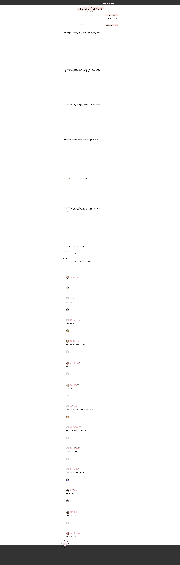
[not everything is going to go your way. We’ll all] (117, 555)
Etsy (68, 251)
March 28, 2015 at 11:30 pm (75, 448)
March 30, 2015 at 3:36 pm (75, 512)
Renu (71, 405)
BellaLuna (89, 27)
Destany (71, 286)
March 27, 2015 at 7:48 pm (75, 341)
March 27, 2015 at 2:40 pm (75, 287)
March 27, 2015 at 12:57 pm (75, 277)
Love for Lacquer (90, 8)
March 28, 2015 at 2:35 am (75, 385)
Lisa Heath (72, 532)
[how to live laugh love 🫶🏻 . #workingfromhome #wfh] (99, 555)
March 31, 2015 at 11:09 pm (75, 533)
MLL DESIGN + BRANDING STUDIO (96, 562)
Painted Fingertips (74, 468)
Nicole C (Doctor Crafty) (75, 426)
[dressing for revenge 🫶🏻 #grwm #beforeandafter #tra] (81, 555)
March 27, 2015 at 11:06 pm (75, 363)
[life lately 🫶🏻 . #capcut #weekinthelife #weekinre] (63, 555)
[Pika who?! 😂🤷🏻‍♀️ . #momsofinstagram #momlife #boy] (45, 555)
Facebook (70, 256)
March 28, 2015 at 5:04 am (75, 406)
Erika (71, 340)
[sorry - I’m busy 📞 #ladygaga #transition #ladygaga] (135, 555)
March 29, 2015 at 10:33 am (75, 469)
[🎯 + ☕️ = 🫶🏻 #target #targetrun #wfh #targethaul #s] (153, 555)
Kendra (71, 489)
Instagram (74, 256)
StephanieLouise (73, 511)
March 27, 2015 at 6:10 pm (75, 320)
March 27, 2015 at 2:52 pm (75, 298)
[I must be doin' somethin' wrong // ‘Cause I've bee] (171, 555)
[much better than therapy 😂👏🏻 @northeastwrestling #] (9, 555)
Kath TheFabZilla (73, 384)
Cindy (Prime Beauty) (74, 362)
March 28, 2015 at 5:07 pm (75, 427)
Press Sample (82, 24)
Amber (71, 319)
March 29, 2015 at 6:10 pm (75, 490)
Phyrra (71, 276)
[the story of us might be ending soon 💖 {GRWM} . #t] (27, 555)
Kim (70, 297)
